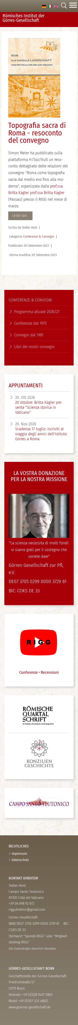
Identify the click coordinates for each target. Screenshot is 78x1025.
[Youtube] (38, 642)
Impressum (19, 854)
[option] (44, 6)
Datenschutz (20, 860)
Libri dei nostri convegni (34, 346)
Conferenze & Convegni (38, 236)
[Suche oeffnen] (63, 6)
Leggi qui (20, 216)
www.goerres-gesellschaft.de (29, 1007)
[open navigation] (73, 6)
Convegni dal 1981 (28, 334)
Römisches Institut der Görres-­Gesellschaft (23, 18)
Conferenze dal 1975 (30, 323)
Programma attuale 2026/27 (37, 311)
